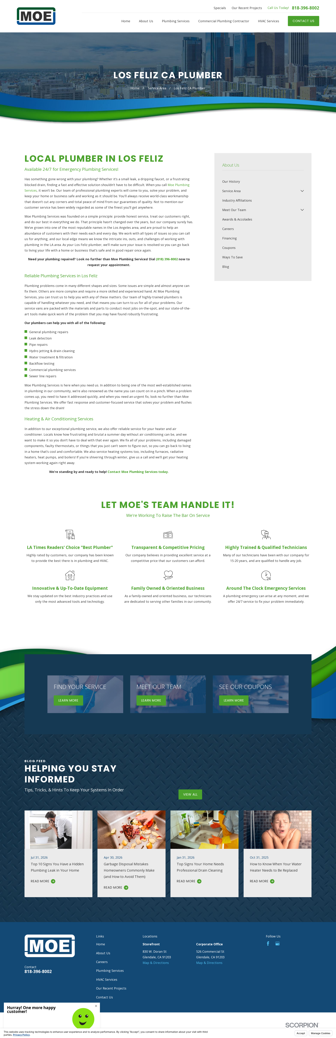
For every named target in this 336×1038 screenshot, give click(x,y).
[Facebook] (268, 943)
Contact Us (104, 997)
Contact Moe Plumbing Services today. (138, 472)
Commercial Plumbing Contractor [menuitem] (223, 21)
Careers (102, 962)
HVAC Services (106, 979)
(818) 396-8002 (167, 259)
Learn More (68, 700)
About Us (103, 953)
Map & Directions (156, 963)
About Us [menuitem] (146, 21)
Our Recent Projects (247, 8)
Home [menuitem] (125, 21)
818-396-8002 (305, 8)
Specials (220, 8)
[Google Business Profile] (277, 943)
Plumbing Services (110, 970)
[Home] (36, 16)
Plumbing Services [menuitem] (176, 21)
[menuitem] (263, 181)
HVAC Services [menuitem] (268, 21)
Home (100, 944)
